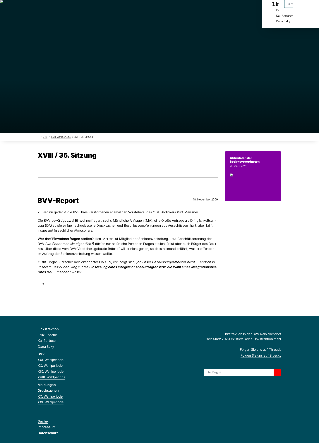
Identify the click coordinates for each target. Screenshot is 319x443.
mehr (44, 283)
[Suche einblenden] (300, 7)
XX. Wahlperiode (50, 366)
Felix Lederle (47, 335)
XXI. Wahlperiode (51, 360)
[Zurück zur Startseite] (38, 136)
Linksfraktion (48, 329)
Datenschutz (48, 433)
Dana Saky (283, 21)
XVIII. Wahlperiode (61, 136)
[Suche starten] (277, 372)
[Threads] (40, 7)
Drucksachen (48, 390)
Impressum (47, 427)
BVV (45, 136)
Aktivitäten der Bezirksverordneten (245, 159)
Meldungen (47, 385)
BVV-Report (58, 200)
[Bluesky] (46, 7)
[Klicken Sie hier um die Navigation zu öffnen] (311, 7)
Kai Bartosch (284, 16)
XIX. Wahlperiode (51, 371)
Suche (43, 421)
